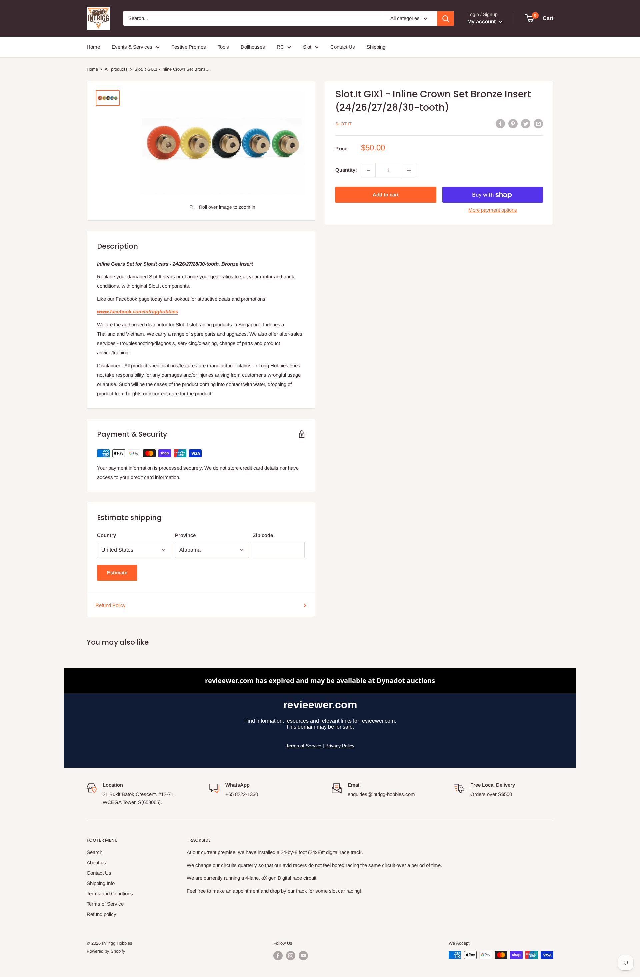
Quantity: (346, 170)
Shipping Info (101, 883)
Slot (307, 47)
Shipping (376, 47)
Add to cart (386, 195)
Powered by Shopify (106, 951)
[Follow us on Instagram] (290, 955)
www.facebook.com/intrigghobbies (137, 311)
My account (482, 21)
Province (185, 535)
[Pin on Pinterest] (513, 123)
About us (96, 862)
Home (93, 47)
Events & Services (132, 47)
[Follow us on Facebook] (278, 955)
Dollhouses (253, 47)
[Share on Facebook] (500, 123)
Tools (223, 47)
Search (94, 852)
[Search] (445, 18)
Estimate (117, 572)
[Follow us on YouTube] (303, 955)
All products (116, 69)
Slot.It (343, 123)
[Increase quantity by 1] (409, 170)
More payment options (492, 210)
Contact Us (342, 47)
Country (106, 535)
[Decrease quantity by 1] (368, 170)
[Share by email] (538, 123)
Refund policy (101, 914)
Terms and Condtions (110, 893)
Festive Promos (188, 47)
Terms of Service (105, 904)
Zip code (263, 535)
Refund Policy (110, 605)
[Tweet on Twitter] (525, 123)
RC (280, 47)
